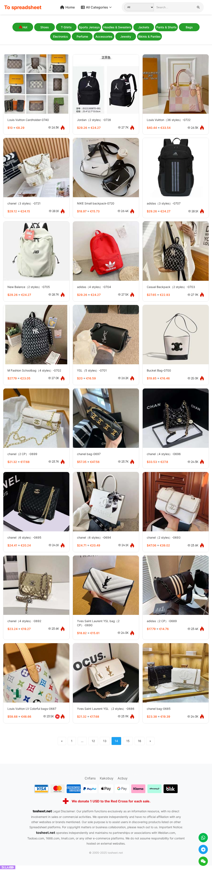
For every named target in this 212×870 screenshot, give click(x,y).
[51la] (7, 868)
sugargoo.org (72, 774)
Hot (25, 27)
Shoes (44, 27)
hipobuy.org (97, 774)
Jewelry (125, 36)
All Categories (97, 7)
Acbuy (123, 778)
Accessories (103, 36)
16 (139, 741)
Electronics (60, 36)
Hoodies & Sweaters (117, 27)
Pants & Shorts (166, 27)
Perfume (82, 36)
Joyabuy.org (162, 774)
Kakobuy (106, 778)
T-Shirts (66, 27)
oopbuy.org (49, 774)
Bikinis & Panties (149, 36)
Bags (189, 27)
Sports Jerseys (89, 27)
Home (70, 7)
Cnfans (90, 778)
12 (93, 741)
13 (104, 741)
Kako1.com (139, 774)
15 (128, 741)
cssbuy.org (118, 774)
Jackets (143, 27)
